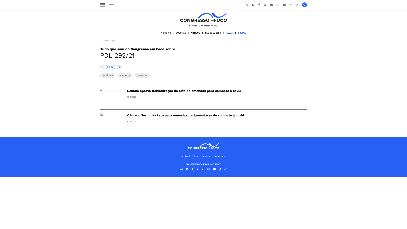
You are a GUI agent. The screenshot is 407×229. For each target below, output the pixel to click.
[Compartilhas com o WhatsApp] (119, 67)
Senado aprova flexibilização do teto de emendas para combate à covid (184, 91)
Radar (229, 33)
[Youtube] (284, 4)
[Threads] (297, 4)
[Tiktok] (291, 4)
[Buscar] (304, 4)
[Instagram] (278, 4)
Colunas (181, 33)
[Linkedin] (271, 4)
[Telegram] (253, 4)
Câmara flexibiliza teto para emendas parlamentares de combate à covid (185, 115)
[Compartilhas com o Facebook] (102, 67)
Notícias (166, 33)
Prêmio (242, 33)
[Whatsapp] (247, 4)
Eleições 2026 (213, 33)
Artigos (195, 33)
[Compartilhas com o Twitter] (108, 67)
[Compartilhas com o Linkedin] (113, 67)
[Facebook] (259, 4)
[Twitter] (265, 4)
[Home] (203, 17)
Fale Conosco (220, 156)
